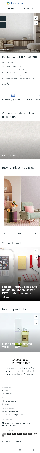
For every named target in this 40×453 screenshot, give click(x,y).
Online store (7, 394)
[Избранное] (20, 450)
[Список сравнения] (34, 450)
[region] (20, 96)
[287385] (20, 200)
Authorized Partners (10, 411)
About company (9, 401)
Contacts (6, 404)
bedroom (25, 8)
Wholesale (6, 390)
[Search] (6, 450)
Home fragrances (9, 8)
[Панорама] (3, 18)
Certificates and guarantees (14, 415)
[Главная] (17, 3)
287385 (31, 168)
